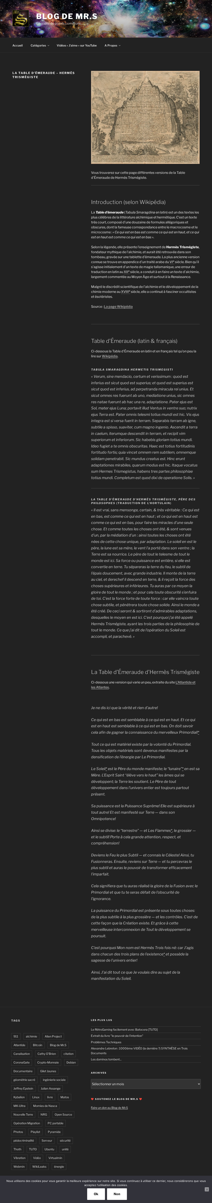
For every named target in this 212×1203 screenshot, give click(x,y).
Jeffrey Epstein (23, 1088)
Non (117, 1194)
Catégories (38, 45)
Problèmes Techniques (106, 1042)
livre (50, 1097)
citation (68, 1053)
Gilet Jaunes (48, 1071)
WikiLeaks (39, 1166)
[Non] (207, 1189)
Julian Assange (50, 1088)
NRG (44, 1114)
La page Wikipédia (118, 307)
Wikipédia (110, 356)
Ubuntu (49, 1149)
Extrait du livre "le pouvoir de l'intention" (117, 1035)
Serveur (47, 1140)
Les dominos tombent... (106, 1059)
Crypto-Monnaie (48, 1062)
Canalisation (21, 1053)
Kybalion (19, 1097)
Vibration (19, 1158)
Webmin (19, 1166)
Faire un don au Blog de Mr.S (109, 1107)
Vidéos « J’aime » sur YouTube (77, 45)
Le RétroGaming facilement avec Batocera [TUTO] (124, 1029)
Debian (71, 1062)
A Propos (111, 45)
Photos (18, 1132)
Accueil (17, 45)
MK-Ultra (19, 1106)
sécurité (65, 1140)
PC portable (55, 1123)
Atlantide (19, 1045)
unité (65, 1149)
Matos (64, 1097)
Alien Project (53, 1036)
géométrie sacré (24, 1079)
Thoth (17, 1149)
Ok (96, 1194)
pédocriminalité (23, 1140)
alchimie (31, 1036)
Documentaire (23, 1071)
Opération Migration (26, 1123)
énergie (59, 1166)
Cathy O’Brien (46, 1053)
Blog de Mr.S (67, 16)
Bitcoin (37, 1045)
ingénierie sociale (54, 1079)
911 (15, 1036)
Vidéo (37, 1158)
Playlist (35, 1132)
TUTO (33, 1149)
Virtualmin (55, 1158)
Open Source (63, 1114)
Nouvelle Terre (23, 1114)
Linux (36, 1097)
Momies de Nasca (45, 1106)
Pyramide (54, 1132)
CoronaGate (21, 1062)
